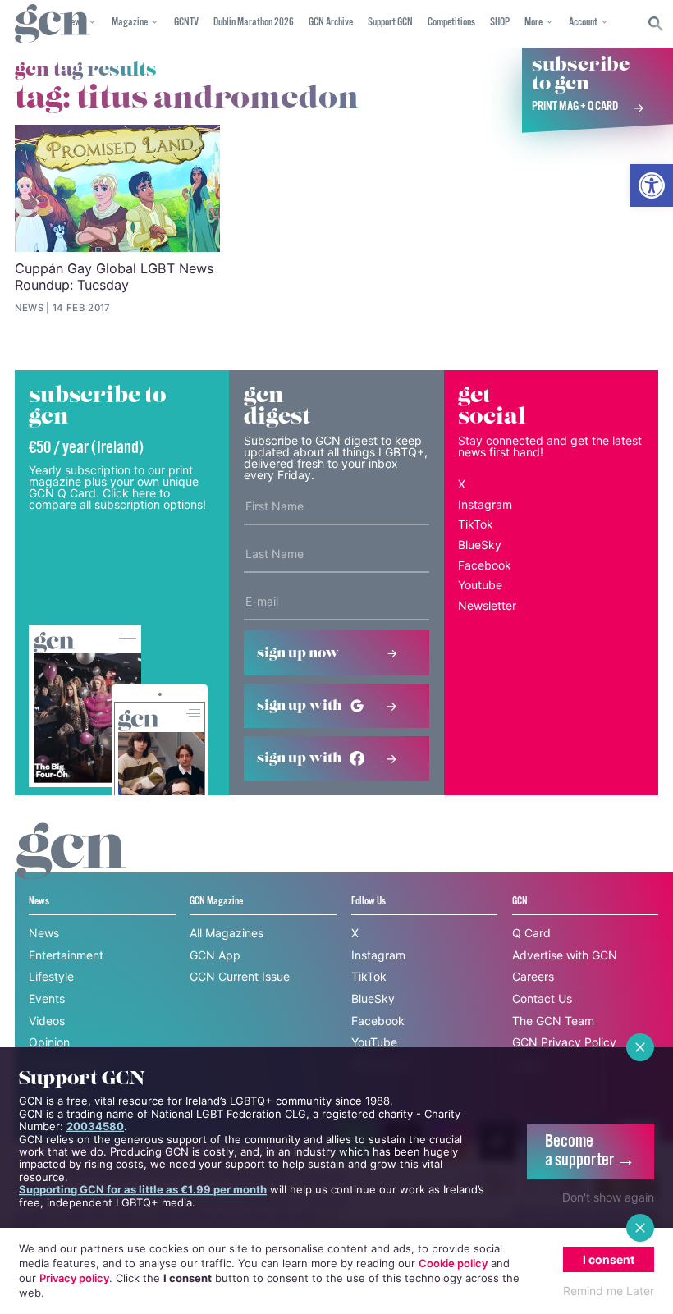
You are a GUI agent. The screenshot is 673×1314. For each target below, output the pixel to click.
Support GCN (390, 23)
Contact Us (542, 998)
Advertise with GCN (564, 955)
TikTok (475, 524)
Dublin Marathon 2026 (253, 23)
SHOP (500, 23)
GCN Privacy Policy (564, 1042)
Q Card (531, 933)
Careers (533, 976)
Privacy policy (74, 1277)
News (44, 933)
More (533, 23)
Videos (47, 1021)
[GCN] (71, 866)
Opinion (49, 1042)
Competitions (451, 23)
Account (583, 23)
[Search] (656, 24)
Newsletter (487, 605)
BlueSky (479, 545)
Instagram (485, 504)
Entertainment (66, 955)
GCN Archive (331, 23)
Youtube (480, 585)
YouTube (374, 1042)
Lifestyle (51, 976)
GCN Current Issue (240, 976)
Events (47, 998)
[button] (651, 185)
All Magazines (226, 933)
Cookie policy (453, 1263)
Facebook (484, 565)
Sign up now (298, 653)
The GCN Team (553, 1021)
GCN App (215, 955)
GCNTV (186, 23)
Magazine (130, 23)
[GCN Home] (52, 24)
